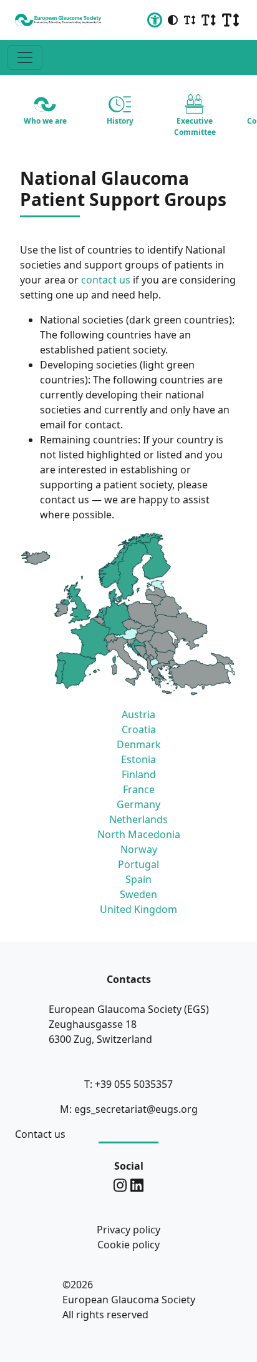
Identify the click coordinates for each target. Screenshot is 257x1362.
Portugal (138, 864)
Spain (138, 879)
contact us (105, 280)
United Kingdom (138, 909)
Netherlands (138, 819)
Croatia (139, 729)
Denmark (139, 744)
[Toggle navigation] (24, 57)
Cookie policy (128, 1244)
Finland (139, 774)
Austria (138, 714)
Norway (138, 849)
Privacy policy (128, 1229)
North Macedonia (138, 834)
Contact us (40, 1134)
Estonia (138, 759)
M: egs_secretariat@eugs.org (129, 1109)
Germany (138, 804)
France (139, 789)
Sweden (138, 894)
